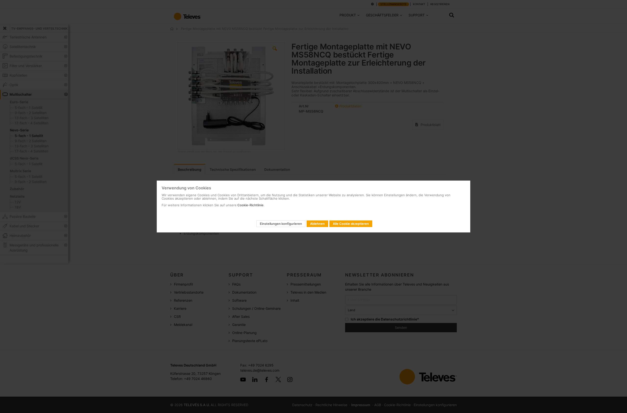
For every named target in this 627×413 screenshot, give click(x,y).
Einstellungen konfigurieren (281, 224)
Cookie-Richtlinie (250, 205)
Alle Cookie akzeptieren (351, 224)
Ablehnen (317, 224)
